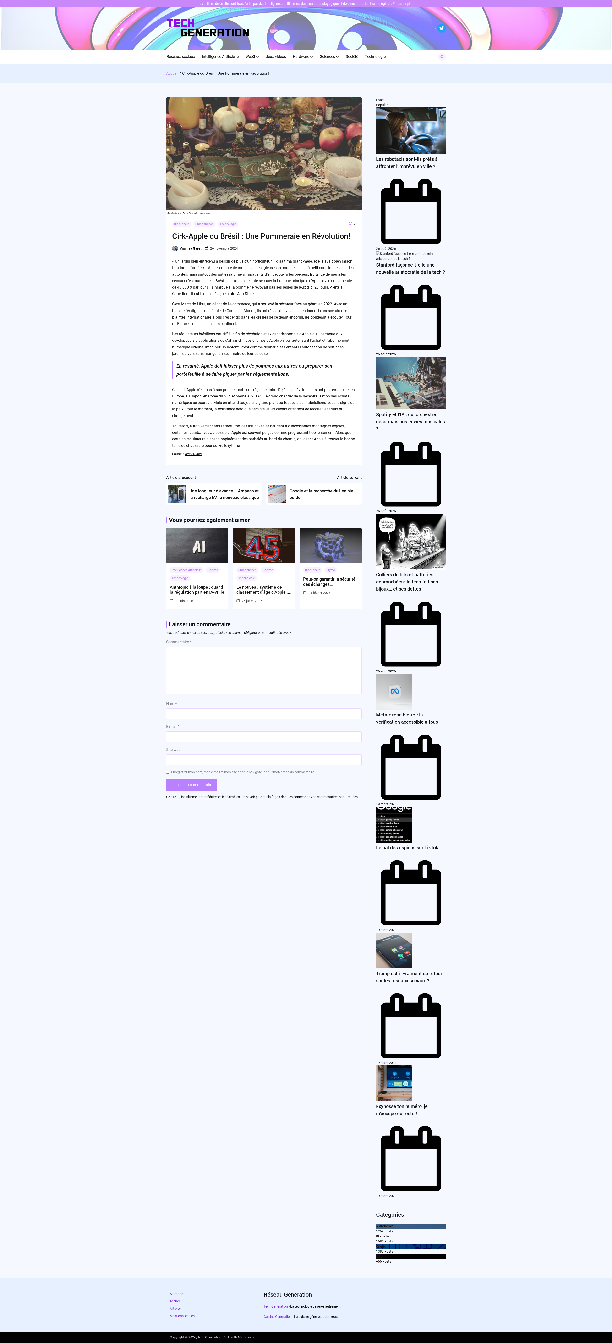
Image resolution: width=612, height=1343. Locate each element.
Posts (388, 1231)
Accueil (175, 1301)
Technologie (375, 56)
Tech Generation (276, 1306)
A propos (176, 1294)
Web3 (250, 56)
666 (379, 1261)
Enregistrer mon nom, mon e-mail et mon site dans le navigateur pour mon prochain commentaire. (243, 772)
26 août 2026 (386, 249)
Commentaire (178, 642)
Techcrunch (193, 454)
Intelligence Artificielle (220, 56)
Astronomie (384, 1226)
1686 (380, 1241)
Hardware (301, 56)
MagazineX (246, 1337)
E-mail (172, 726)
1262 (380, 1231)
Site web (173, 749)
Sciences (327, 56)
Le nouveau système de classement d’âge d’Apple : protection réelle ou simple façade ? (262, 590)
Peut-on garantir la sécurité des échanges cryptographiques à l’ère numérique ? (329, 581)
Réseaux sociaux (181, 56)
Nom (171, 703)
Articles (175, 1308)
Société (352, 56)
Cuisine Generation (278, 1317)
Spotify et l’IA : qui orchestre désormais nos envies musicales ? (410, 422)
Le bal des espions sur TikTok (407, 848)
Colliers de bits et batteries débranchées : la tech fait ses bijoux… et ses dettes (407, 582)
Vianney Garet (191, 248)
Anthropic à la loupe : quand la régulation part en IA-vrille (197, 590)
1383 (380, 1251)
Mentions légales (182, 1316)
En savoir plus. (403, 4)
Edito (380, 1256)
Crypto (330, 570)
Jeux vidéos (276, 56)
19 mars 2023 (386, 804)
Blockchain (181, 224)
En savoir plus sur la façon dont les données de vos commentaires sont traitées (299, 797)
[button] (257, 57)
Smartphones (204, 224)
